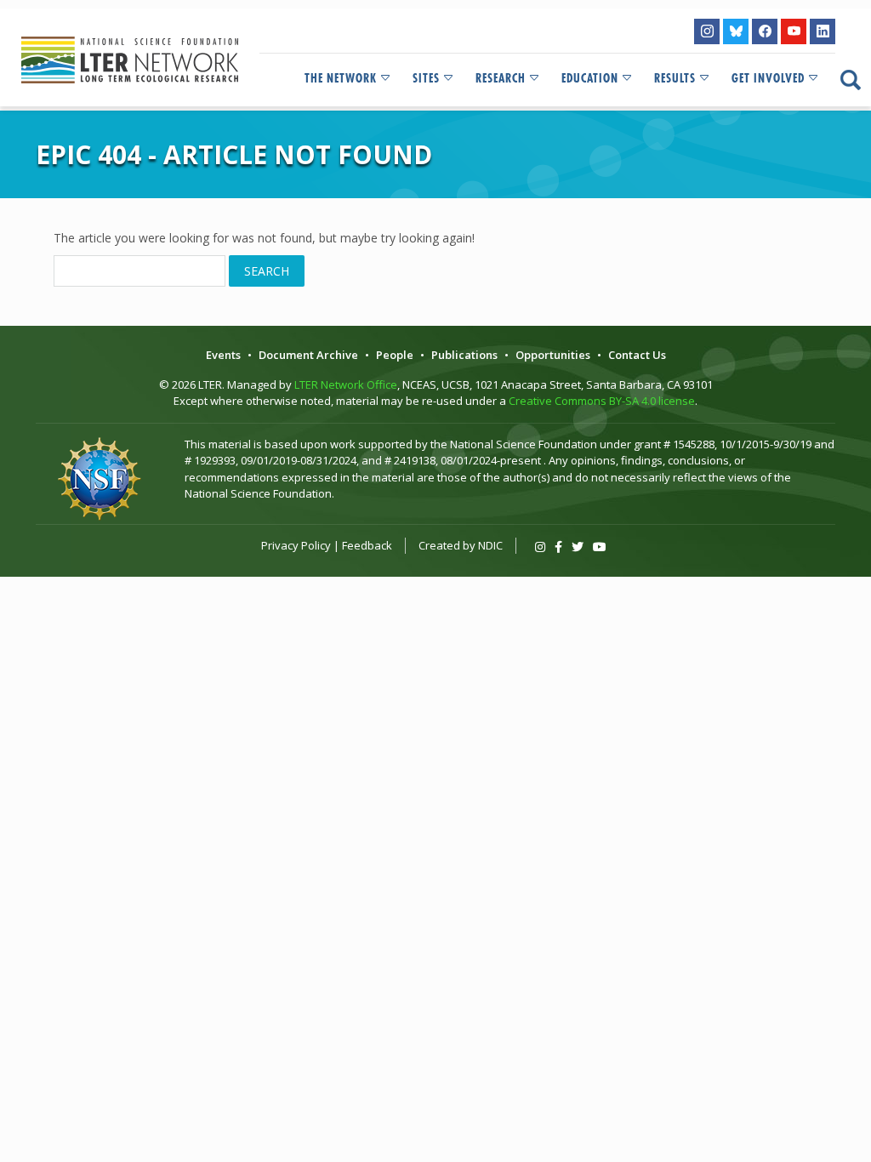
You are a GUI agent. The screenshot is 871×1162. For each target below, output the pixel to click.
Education (589, 78)
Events (223, 354)
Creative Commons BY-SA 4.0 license (602, 400)
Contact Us (637, 354)
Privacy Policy (296, 545)
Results (675, 78)
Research (500, 78)
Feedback (367, 545)
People (394, 354)
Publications (464, 354)
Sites (426, 78)
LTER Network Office (345, 384)
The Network (341, 78)
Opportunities (552, 354)
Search (266, 271)
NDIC (490, 545)
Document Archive (308, 354)
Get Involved (768, 78)
